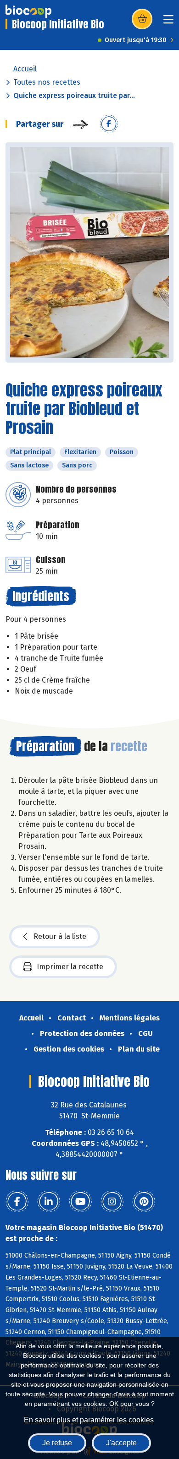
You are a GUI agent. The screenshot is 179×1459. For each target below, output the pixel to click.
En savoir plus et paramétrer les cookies (89, 1420)
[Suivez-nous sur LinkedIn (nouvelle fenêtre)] (48, 1201)
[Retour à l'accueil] (28, 11)
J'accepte (121, 1443)
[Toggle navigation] (168, 22)
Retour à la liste (60, 936)
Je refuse (57, 1443)
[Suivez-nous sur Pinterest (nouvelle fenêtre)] (143, 1201)
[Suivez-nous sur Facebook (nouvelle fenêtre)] (17, 1201)
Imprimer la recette (70, 966)
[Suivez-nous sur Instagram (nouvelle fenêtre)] (112, 1201)
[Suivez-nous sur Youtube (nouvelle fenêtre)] (80, 1201)
